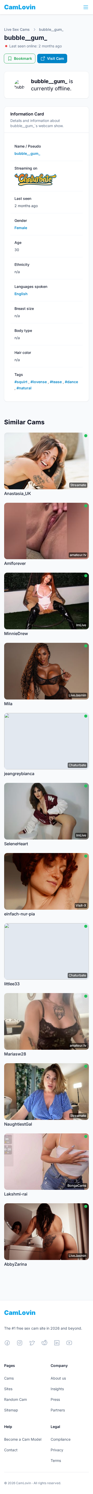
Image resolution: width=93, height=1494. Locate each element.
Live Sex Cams (17, 29)
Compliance (61, 1439)
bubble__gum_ (51, 29)
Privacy (57, 1450)
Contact (11, 1450)
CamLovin (20, 7)
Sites (8, 1389)
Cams (9, 1378)
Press (55, 1399)
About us (58, 1378)
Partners (58, 1410)
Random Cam (15, 1399)
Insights (57, 1389)
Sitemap (11, 1410)
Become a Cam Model (22, 1439)
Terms (56, 1460)
